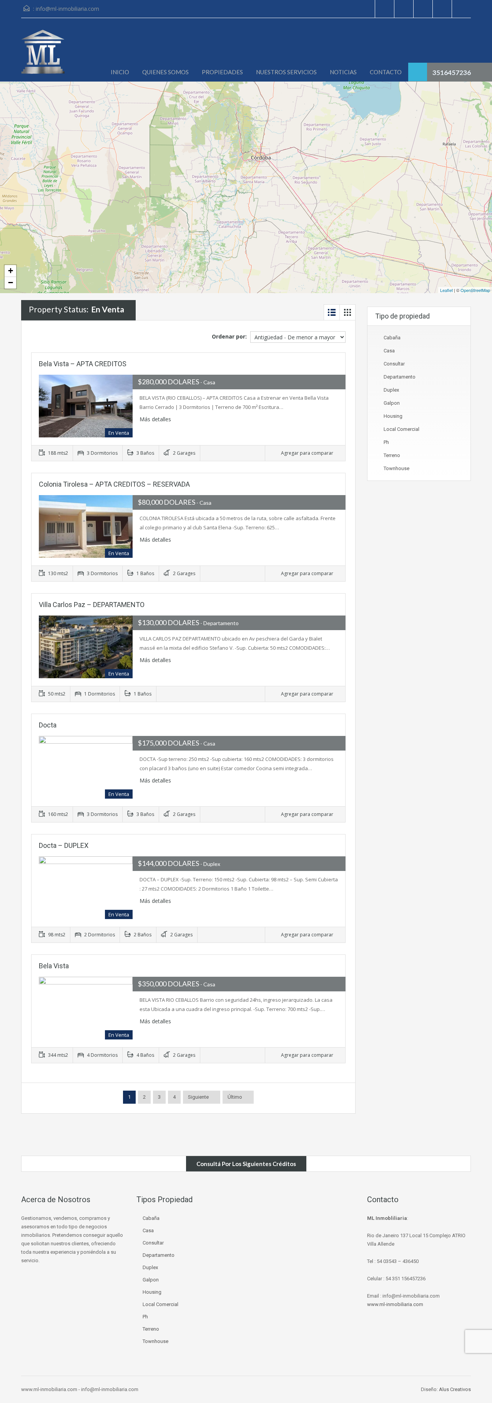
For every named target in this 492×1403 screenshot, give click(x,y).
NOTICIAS (343, 71)
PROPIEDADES (222, 71)
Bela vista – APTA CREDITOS (82, 364)
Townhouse (396, 468)
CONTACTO (386, 71)
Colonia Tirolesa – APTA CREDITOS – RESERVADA (114, 484)
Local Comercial (401, 429)
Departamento (400, 377)
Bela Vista (54, 966)
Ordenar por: (229, 336)
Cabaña (392, 337)
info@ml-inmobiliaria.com (67, 8)
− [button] (10, 282)
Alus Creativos (455, 1389)
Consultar (394, 364)
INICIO (120, 71)
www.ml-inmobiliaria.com (395, 1304)
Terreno (392, 455)
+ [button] (10, 270)
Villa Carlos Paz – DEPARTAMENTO (92, 605)
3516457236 (451, 72)
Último (235, 1097)
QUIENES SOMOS (165, 71)
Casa (389, 351)
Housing (393, 416)
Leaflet (446, 290)
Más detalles (156, 419)
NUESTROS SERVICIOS (286, 71)
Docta (48, 725)
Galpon (392, 403)
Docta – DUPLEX (63, 845)
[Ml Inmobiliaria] (43, 56)
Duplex (391, 390)
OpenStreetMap (475, 290)
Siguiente (198, 1097)
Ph (386, 442)
